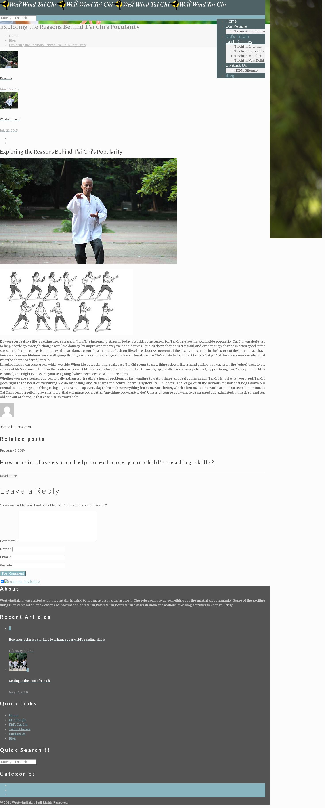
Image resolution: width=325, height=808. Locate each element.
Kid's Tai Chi (18, 790)
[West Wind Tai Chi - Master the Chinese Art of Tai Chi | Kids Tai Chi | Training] (113, 9)
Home (13, 36)
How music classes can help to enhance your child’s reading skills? (107, 462)
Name (6, 549)
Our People (17, 720)
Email (5, 557)
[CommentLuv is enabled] (22, 582)
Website (6, 565)
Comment (9, 541)
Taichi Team (16, 427)
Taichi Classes (19, 729)
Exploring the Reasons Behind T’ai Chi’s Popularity (47, 45)
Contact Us (17, 734)
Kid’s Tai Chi (18, 725)
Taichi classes (19, 795)
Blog (12, 40)
